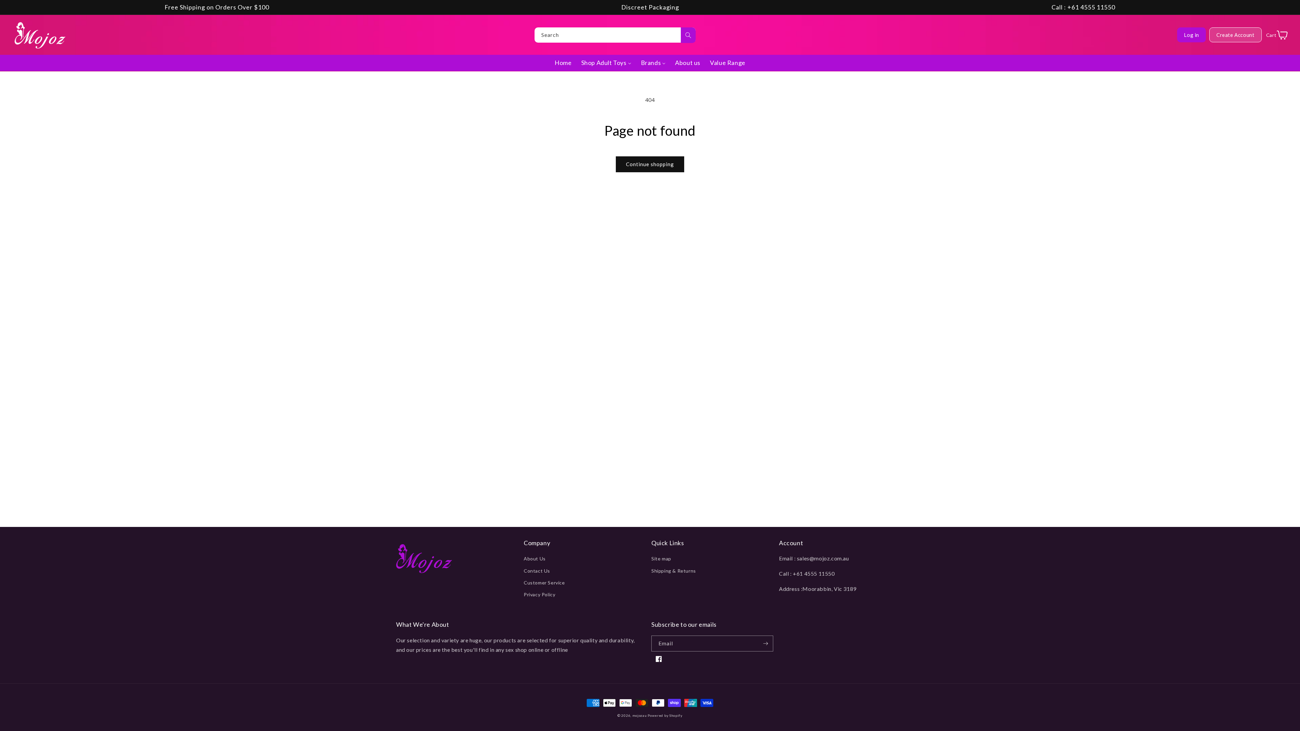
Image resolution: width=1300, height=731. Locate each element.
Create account (1235, 35)
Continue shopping (650, 164)
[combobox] (615, 35)
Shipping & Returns (673, 571)
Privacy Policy (539, 594)
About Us (535, 558)
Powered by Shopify (665, 715)
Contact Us (537, 571)
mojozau (639, 715)
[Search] (688, 35)
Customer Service (544, 582)
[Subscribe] (765, 643)
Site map (661, 558)
